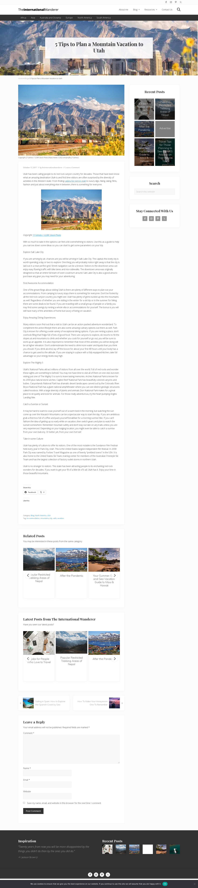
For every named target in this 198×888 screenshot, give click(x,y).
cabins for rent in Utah (75, 180)
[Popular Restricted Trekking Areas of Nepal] (39, 559)
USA (49, 515)
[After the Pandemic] (71, 560)
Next (114, 575)
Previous (28, 575)
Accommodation (33, 518)
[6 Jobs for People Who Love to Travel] (39, 643)
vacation (60, 518)
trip (51, 518)
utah (55, 518)
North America (40, 515)
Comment (28, 733)
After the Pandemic (71, 575)
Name (27, 768)
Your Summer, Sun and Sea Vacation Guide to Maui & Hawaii (104, 580)
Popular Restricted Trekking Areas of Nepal (39, 578)
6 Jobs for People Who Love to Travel (39, 660)
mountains (44, 518)
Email (26, 779)
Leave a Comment (72, 167)
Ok (165, 884)
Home (20, 78)
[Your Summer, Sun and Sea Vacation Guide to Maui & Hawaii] (104, 560)
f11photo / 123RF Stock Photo (47, 235)
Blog (26, 78)
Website (27, 791)
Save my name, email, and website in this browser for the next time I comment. (64, 803)
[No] (194, 884)
